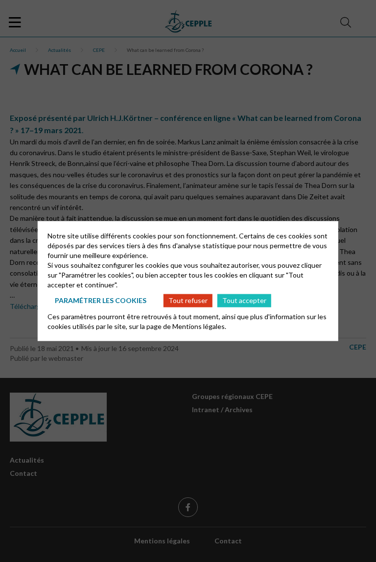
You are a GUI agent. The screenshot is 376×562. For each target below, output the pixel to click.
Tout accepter (244, 300)
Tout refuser (188, 300)
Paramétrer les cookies (100, 300)
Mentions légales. (199, 326)
